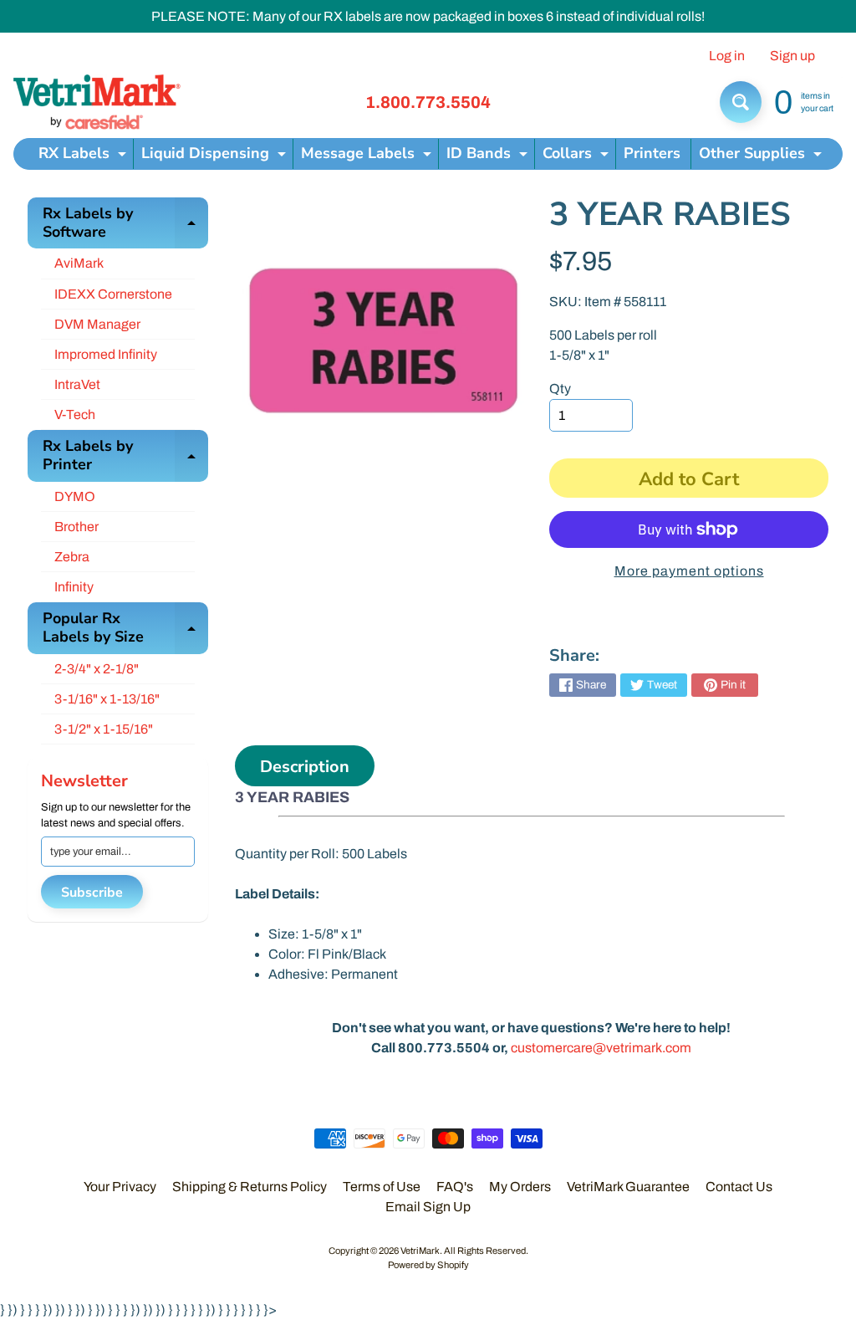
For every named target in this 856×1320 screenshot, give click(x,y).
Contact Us (739, 1186)
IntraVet (77, 384)
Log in (727, 56)
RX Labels (84, 156)
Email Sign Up (428, 1207)
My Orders (520, 1186)
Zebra (71, 557)
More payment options (689, 571)
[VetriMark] (97, 102)
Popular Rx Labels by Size (125, 628)
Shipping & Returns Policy (249, 1186)
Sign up (792, 56)
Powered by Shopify (428, 1265)
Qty (560, 388)
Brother (76, 526)
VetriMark (420, 1251)
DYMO (74, 496)
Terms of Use (381, 1186)
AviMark (79, 263)
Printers (652, 153)
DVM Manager (97, 324)
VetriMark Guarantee (628, 1186)
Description (304, 766)
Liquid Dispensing (215, 156)
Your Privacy (120, 1186)
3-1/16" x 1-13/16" (107, 699)
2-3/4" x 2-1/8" (96, 669)
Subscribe (92, 892)
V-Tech (74, 414)
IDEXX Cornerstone (113, 294)
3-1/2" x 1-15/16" (103, 729)
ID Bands (489, 156)
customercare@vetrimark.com (601, 1048)
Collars (578, 156)
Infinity (74, 587)
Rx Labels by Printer (125, 456)
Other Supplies (762, 156)
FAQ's (454, 1186)
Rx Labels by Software (125, 223)
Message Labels (368, 156)
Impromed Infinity (105, 354)
